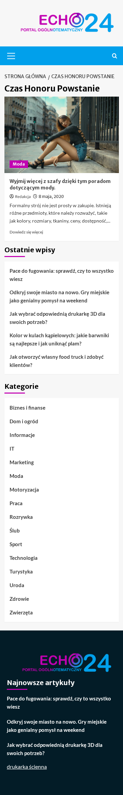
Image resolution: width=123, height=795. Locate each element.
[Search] (114, 56)
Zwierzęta (21, 612)
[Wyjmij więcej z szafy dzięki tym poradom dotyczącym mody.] (61, 135)
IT (12, 448)
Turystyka (21, 571)
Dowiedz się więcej (26, 232)
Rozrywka (21, 517)
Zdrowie (19, 599)
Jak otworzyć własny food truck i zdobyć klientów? (57, 361)
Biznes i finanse (27, 407)
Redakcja (23, 197)
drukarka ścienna (27, 766)
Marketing (22, 462)
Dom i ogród (24, 421)
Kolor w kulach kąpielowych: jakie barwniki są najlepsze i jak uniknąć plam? (59, 339)
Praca (16, 503)
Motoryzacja (24, 489)
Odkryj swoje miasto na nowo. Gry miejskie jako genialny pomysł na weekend (59, 296)
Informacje (22, 435)
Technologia (24, 558)
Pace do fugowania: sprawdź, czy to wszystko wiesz (62, 275)
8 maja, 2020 (51, 196)
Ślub (15, 530)
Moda (19, 164)
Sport (16, 544)
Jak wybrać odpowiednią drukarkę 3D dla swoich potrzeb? (57, 318)
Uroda (17, 585)
